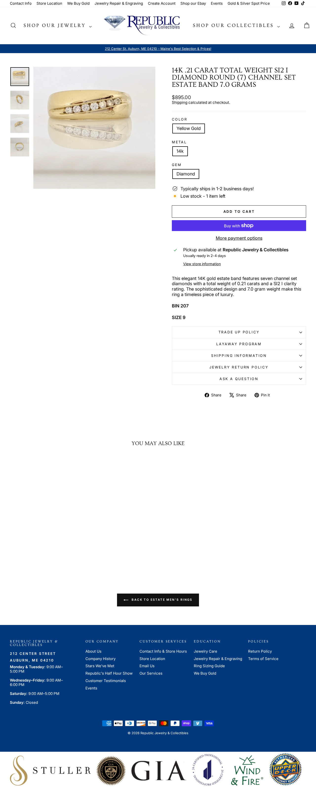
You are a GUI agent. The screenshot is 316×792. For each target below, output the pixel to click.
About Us (93, 651)
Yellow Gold (189, 128)
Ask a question (238, 379)
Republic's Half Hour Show (109, 673)
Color (179, 119)
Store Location (49, 3)
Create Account (162, 3)
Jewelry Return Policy (239, 367)
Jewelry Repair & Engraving (119, 3)
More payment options (239, 238)
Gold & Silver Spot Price (249, 3)
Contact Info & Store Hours (163, 651)
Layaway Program (239, 344)
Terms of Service (263, 658)
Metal (179, 142)
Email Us (147, 666)
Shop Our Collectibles (234, 25)
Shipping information (239, 355)
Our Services (150, 673)
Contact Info (21, 3)
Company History (100, 658)
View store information (202, 264)
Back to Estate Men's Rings (161, 599)
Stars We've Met (99, 666)
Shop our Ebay (193, 3)
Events (217, 3)
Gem (176, 165)
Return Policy (260, 651)
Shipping (179, 102)
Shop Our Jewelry (55, 25)
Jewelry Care (205, 651)
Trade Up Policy (239, 332)
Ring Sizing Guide (209, 666)
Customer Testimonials (105, 680)
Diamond (186, 173)
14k (180, 151)
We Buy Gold (78, 3)
